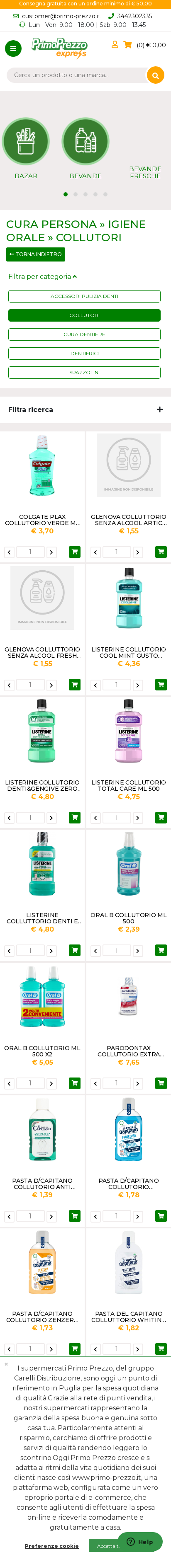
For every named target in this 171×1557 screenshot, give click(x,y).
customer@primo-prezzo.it (61, 16)
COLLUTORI (84, 315)
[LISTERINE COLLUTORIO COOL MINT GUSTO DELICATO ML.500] (129, 598)
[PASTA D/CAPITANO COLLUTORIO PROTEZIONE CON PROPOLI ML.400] (129, 1129)
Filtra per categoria (40, 277)
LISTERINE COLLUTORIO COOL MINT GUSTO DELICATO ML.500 (128, 652)
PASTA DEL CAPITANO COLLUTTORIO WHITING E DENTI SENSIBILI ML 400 (128, 1316)
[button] (117, 45)
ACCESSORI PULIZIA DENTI (84, 296)
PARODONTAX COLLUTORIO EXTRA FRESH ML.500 (129, 1051)
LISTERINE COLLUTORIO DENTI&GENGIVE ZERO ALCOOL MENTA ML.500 (42, 785)
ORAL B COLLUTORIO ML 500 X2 (42, 1051)
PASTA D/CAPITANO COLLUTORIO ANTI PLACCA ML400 (42, 1183)
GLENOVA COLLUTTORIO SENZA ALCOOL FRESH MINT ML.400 (42, 652)
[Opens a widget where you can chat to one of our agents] (140, 1542)
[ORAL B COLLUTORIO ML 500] (129, 864)
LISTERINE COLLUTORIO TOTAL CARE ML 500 (128, 785)
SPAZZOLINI (84, 372)
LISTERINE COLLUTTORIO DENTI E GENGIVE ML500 (42, 918)
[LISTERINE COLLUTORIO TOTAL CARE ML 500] (129, 731)
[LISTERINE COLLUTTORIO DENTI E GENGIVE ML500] (42, 864)
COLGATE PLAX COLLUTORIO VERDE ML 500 (42, 519)
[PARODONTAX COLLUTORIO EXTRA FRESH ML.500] (129, 997)
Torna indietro (38, 254)
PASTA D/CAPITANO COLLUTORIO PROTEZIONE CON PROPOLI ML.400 (128, 1183)
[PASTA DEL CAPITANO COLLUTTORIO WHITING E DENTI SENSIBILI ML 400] (129, 1262)
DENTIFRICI (85, 353)
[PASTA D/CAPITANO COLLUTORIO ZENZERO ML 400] (42, 1262)
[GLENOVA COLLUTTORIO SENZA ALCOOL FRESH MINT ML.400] (42, 598)
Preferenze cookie (52, 1546)
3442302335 (134, 16)
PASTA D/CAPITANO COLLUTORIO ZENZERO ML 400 (42, 1316)
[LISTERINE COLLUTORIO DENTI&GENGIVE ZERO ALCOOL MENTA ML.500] (42, 731)
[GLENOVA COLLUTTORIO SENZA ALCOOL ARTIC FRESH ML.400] (129, 465)
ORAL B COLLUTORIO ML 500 (128, 918)
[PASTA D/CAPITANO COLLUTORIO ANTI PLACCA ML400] (42, 1129)
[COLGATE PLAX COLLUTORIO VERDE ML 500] (42, 465)
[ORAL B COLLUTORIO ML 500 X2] (42, 997)
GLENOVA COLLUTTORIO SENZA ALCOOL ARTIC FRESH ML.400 (128, 519)
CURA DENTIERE (84, 334)
